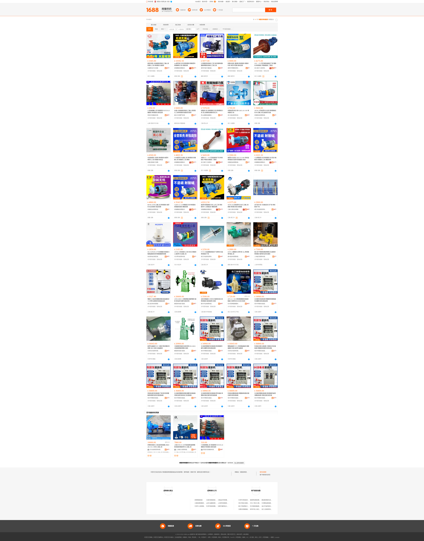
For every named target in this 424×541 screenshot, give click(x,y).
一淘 (198, 537)
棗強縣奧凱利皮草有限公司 (269, 500)
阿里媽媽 (214, 537)
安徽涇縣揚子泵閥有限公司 (154, 162)
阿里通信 (238, 537)
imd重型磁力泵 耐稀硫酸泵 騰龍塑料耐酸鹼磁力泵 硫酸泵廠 (184, 64)
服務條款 (217, 534)
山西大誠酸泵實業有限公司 (214, 503)
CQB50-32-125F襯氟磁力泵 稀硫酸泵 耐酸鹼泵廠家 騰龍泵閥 (185, 206)
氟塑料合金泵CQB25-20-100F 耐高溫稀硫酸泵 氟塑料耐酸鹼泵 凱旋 (238, 158)
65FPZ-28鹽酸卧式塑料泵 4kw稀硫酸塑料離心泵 (238, 253)
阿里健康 (265, 537)
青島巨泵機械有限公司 (154, 115)
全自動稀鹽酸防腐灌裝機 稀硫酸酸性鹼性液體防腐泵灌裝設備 (211, 347)
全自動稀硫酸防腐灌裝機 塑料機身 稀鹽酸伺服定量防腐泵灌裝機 (212, 394)
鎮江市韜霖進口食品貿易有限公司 (248, 506)
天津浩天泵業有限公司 (154, 351)
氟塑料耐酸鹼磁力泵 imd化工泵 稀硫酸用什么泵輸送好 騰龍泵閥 (211, 206)
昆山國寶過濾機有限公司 (207, 115)
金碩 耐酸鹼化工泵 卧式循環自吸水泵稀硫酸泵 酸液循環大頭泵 (212, 300)
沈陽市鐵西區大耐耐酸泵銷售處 (227, 506)
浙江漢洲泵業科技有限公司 (234, 115)
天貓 (189, 537)
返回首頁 (230, 463)
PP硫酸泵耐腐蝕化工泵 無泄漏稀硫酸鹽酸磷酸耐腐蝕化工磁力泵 (212, 64)
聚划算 (194, 537)
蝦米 (219, 537)
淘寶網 (185, 537)
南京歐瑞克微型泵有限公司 (154, 256)
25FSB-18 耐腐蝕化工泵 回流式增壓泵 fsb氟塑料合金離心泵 (185, 253)
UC (247, 537)
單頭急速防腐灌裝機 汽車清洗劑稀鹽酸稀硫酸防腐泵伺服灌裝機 (158, 394)
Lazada (277, 537)
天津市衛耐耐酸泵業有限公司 (214, 506)
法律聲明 (210, 534)
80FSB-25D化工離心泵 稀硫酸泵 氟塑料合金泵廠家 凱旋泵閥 (158, 206)
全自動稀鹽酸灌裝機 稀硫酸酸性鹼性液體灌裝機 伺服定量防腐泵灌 (265, 394)
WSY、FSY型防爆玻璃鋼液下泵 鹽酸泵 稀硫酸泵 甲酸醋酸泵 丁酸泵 (265, 64)
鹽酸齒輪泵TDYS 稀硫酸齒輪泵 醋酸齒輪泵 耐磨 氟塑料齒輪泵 (238, 347)
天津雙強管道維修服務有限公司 (271, 503)
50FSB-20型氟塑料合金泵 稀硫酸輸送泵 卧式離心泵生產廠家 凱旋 (265, 111)
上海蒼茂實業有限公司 (260, 256)
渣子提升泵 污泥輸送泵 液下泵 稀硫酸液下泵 (264, 206)
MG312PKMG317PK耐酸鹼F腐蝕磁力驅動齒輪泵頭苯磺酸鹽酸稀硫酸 (158, 253)
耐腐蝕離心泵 (192, 452)
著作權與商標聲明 (201, 534)
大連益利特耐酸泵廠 (224, 500)
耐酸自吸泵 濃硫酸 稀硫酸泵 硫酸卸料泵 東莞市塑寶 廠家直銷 (238, 64)
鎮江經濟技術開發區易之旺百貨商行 (154, 303)
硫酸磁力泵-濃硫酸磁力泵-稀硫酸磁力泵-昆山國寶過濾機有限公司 (212, 111)
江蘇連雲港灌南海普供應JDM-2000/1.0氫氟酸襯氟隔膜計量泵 (185, 347)
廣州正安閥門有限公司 (180, 115)
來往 (256, 537)
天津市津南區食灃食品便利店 (247, 500)
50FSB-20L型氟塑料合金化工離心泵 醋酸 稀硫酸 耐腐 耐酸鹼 (238, 206)
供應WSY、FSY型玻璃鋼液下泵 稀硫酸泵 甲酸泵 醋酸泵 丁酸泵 (212, 158)
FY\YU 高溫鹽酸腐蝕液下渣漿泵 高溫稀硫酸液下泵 (212, 253)
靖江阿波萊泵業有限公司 (260, 209)
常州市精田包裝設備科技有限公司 (260, 303)
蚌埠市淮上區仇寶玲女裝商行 (258, 509)
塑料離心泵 (184, 452)
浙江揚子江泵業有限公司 (260, 68)
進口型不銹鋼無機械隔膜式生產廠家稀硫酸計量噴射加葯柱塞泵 (265, 253)
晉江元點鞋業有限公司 (268, 509)
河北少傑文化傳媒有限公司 (258, 503)
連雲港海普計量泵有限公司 (180, 303)
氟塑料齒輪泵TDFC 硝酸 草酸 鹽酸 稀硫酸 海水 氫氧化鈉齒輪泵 (158, 347)
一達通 (272, 537)
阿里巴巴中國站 (168, 537)
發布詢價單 (263, 472)
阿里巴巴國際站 (158, 537)
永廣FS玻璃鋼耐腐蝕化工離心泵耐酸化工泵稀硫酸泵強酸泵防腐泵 (185, 111)
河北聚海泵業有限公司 (180, 256)
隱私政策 (223, 534)
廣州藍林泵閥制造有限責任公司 (234, 256)
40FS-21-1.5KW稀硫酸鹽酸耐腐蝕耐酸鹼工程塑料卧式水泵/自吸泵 (238, 300)
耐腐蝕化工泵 (151, 452)
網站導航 (246, 534)
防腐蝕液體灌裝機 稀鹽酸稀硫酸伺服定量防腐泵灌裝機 (238, 394)
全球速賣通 (178, 537)
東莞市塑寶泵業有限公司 (234, 68)
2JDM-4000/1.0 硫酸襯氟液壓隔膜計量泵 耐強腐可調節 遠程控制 (185, 300)
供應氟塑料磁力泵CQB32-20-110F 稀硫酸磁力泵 (238, 111)
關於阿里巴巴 (231, 534)
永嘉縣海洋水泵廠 (153, 68)
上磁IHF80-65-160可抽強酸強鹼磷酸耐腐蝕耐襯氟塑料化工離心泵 (184, 446)
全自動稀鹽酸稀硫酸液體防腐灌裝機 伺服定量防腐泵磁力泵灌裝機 (184, 394)
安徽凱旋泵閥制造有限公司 (260, 115)
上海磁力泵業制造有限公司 (182, 449)
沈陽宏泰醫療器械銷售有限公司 (247, 509)
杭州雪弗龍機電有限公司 (234, 303)
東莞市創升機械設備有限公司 (207, 68)
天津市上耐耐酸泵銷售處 (202, 506)
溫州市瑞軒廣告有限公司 (269, 506)
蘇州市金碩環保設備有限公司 (207, 303)
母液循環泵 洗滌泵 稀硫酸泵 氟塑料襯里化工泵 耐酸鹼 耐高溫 (158, 158)
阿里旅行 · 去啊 (205, 537)
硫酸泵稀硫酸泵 (244, 472)
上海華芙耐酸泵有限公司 (225, 503)
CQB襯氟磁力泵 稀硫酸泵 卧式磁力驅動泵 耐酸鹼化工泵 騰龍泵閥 (265, 158)
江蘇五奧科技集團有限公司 (234, 209)
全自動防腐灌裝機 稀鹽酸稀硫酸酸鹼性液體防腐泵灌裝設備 (265, 300)
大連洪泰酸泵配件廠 (212, 500)
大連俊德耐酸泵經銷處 (201, 503)
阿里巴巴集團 (148, 537)
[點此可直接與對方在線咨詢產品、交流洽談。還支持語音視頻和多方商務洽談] (169, 76)
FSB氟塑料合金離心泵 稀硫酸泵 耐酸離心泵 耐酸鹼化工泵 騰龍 (185, 158)
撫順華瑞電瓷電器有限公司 (258, 500)
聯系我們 (239, 534)
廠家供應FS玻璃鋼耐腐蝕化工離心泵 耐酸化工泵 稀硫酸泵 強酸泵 (158, 64)
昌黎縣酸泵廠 (199, 500)
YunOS (232, 537)
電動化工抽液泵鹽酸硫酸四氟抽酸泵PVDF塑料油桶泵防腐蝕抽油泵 (158, 300)
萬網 (243, 537)
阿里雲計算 (225, 537)
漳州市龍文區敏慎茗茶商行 (246, 503)
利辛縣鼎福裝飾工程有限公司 (258, 506)
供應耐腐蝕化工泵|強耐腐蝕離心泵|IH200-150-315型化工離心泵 (158, 446)
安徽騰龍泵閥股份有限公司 (180, 68)
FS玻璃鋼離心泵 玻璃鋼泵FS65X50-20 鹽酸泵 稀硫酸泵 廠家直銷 (159, 111)
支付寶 (252, 537)
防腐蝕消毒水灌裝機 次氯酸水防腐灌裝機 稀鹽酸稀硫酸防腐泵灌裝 (265, 347)
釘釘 (260, 537)
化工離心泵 (159, 452)
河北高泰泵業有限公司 (156, 449)
